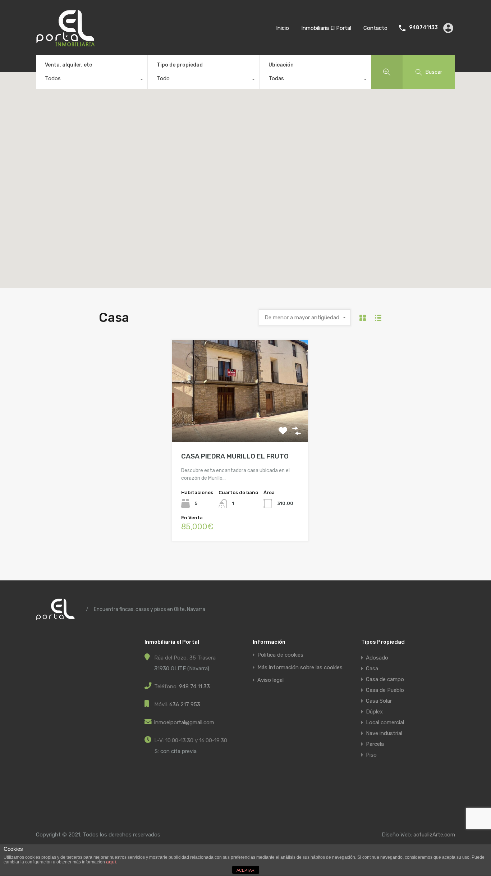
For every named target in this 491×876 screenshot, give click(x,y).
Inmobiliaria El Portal (326, 28)
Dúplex (374, 711)
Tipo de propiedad (180, 65)
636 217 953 (184, 704)
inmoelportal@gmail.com (184, 722)
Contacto (375, 28)
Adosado (377, 657)
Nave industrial (384, 733)
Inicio (282, 28)
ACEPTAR (245, 870)
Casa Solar (379, 701)
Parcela (375, 744)
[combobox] (91, 80)
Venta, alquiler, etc (68, 65)
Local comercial (385, 722)
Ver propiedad (240, 422)
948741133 (423, 28)
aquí (111, 861)
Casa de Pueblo (385, 690)
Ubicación (281, 65)
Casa (372, 668)
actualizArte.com (434, 834)
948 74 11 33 (194, 686)
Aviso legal (270, 680)
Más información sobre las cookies (300, 667)
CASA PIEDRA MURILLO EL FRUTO (235, 456)
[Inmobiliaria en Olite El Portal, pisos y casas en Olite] (65, 43)
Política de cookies (280, 655)
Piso (371, 755)
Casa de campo (385, 679)
